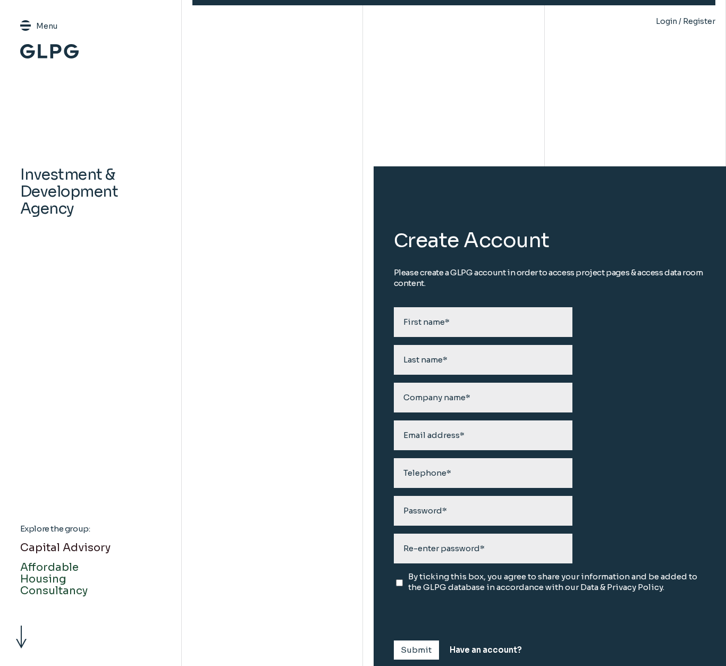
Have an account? (486, 650)
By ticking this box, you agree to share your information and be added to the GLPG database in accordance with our (552, 581)
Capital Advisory (65, 547)
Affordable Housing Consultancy (54, 579)
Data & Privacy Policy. (622, 587)
